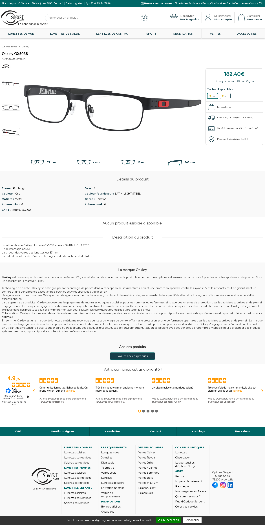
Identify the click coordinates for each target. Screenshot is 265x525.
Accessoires (247, 33)
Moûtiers (194, 3)
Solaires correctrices (76, 462)
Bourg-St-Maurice (213, 3)
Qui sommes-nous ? (188, 496)
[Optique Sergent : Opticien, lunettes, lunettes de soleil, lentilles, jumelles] (12, 18)
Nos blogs (198, 431)
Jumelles (106, 457)
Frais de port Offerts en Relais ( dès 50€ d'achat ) (32, 3)
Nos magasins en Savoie (190, 491)
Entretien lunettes (112, 487)
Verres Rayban (147, 457)
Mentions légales (62, 431)
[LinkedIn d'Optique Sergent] (230, 485)
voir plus (70, 390)
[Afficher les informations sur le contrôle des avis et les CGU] (27, 396)
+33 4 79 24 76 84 (100, 3)
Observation (183, 33)
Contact (155, 431)
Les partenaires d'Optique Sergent (187, 464)
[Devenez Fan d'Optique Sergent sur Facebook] (215, 485)
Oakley (25, 46)
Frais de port (183, 486)
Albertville (181, 3)
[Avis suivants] (262, 390)
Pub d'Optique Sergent (190, 501)
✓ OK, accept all (168, 520)
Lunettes (181, 452)
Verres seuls (108, 472)
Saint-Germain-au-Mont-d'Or (245, 3)
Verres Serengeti (148, 472)
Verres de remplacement (110, 494)
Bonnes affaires (111, 506)
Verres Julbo (146, 462)
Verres (215, 33)
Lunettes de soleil (65, 33)
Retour (179, 476)
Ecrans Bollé (146, 493)
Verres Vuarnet (147, 467)
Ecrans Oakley (147, 487)
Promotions (111, 501)
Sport (151, 33)
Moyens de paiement (188, 481)
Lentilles (106, 477)
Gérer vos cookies (186, 506)
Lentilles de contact (113, 33)
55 (226, 96)
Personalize (192, 520)
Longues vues (110, 452)
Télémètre (107, 467)
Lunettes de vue (21, 33)
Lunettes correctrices (77, 457)
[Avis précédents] (33, 390)
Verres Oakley (147, 452)
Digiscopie (107, 462)
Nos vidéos (242, 431)
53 (213, 96)
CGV (18, 431)
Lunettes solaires (75, 452)
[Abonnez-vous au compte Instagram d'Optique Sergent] (223, 485)
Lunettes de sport (112, 482)
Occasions (107, 511)
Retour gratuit (74, 3)
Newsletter (112, 431)
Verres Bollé (145, 477)
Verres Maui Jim (148, 482)
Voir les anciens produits (133, 356)
